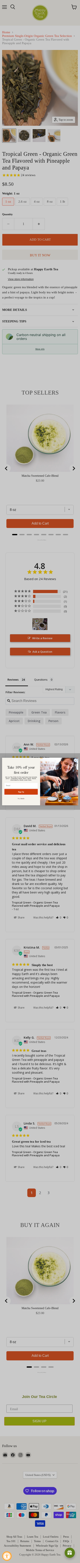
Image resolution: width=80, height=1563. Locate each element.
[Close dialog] (75, 760)
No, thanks (21, 798)
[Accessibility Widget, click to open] (7, 1556)
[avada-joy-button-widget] (70, 1553)
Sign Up (21, 792)
